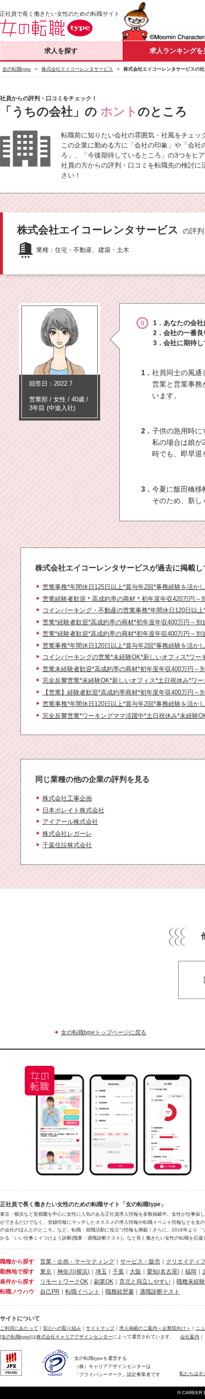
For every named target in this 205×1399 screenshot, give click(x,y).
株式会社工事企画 (67, 798)
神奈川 (65, 1271)
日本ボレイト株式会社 (73, 810)
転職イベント (82, 1291)
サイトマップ (100, 1328)
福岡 (190, 1271)
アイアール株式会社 (70, 821)
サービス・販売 (140, 1261)
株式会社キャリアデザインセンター (74, 1336)
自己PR (50, 1291)
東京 (45, 1271)
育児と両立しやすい (145, 1281)
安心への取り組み (62, 1328)
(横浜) (82, 1271)
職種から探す (17, 1261)
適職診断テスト (160, 1291)
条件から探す (17, 1281)
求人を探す (61, 50)
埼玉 (101, 1271)
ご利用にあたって (19, 1328)
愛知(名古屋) (163, 1271)
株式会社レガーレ (67, 833)
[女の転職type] (15, 1336)
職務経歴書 (119, 1291)
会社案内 (189, 1336)
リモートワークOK (64, 1281)
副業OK (103, 1281)
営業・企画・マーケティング (77, 1261)
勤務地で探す (17, 1271)
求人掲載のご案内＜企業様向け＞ (155, 1328)
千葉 (118, 1271)
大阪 (135, 1271)
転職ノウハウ (17, 1291)
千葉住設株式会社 (67, 845)
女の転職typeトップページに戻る (103, 1032)
